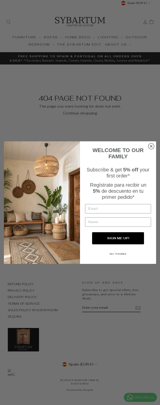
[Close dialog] (151, 146)
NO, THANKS (118, 253)
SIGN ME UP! (118, 238)
